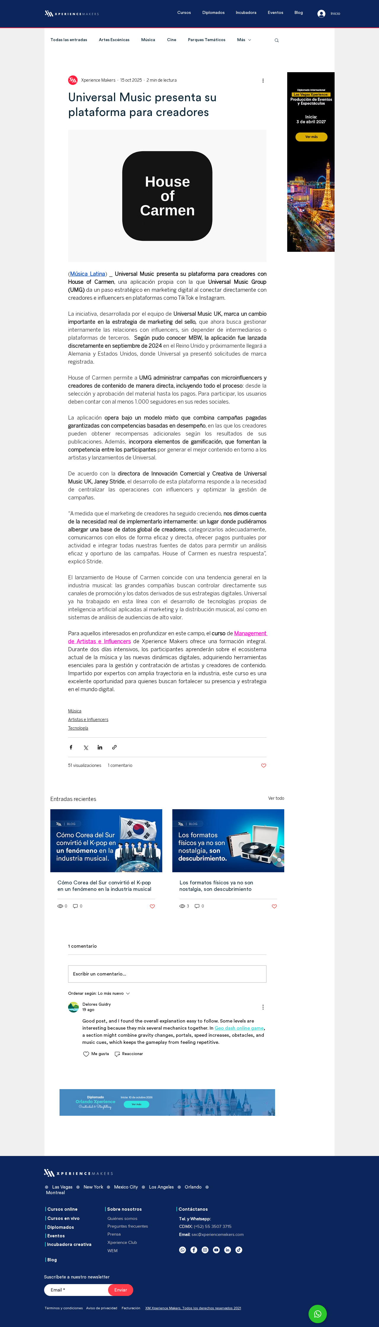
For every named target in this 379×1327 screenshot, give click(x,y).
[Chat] (318, 1314)
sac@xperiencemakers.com (218, 1234)
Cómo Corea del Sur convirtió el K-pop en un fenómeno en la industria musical (104, 886)
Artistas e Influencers (88, 719)
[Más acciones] (262, 80)
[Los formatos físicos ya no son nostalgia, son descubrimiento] (228, 840)
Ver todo (276, 798)
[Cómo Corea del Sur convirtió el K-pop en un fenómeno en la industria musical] (106, 840)
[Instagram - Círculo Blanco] (205, 1250)
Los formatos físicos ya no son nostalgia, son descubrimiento (216, 886)
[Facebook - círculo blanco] (193, 1250)
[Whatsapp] (182, 1250)
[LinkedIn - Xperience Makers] (227, 1250)
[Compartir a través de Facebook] (71, 747)
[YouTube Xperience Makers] (216, 1250)
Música (148, 40)
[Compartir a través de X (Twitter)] (85, 747)
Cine (171, 40)
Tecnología (78, 728)
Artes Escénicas (114, 40)
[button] (186, 12)
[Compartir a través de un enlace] (114, 747)
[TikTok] (238, 1250)
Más (241, 40)
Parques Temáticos (206, 40)
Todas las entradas (68, 40)
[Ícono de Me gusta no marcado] (86, 1054)
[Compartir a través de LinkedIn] (100, 747)
